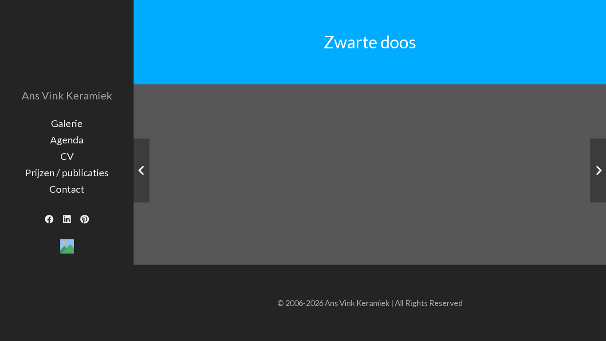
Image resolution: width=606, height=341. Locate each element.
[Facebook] (49, 219)
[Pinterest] (85, 219)
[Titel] (67, 246)
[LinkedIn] (67, 219)
